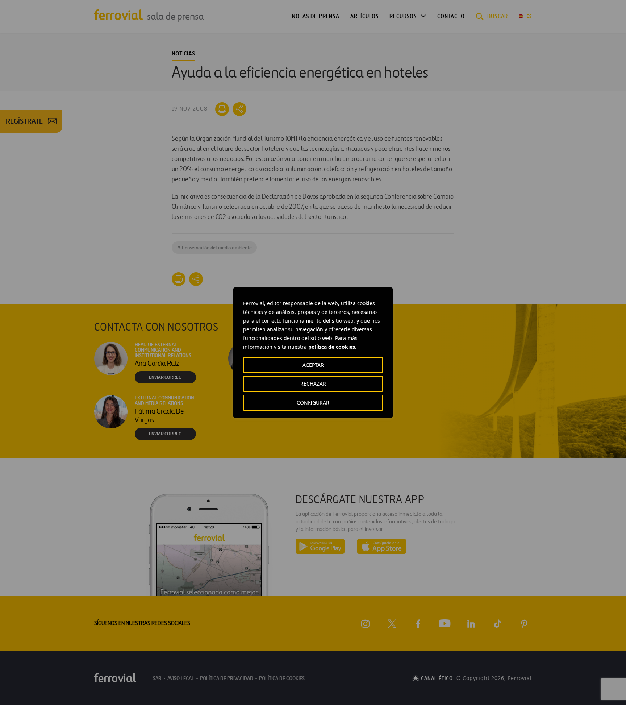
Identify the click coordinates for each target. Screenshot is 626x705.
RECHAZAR (313, 383)
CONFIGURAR (313, 402)
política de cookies (331, 346)
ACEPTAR (313, 364)
